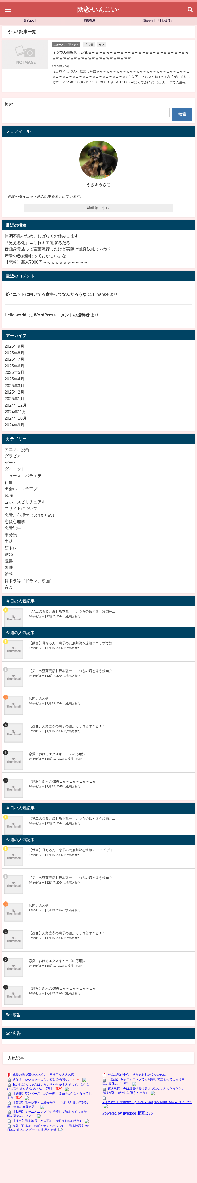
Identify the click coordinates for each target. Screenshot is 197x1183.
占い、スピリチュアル (25, 502)
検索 (9, 104)
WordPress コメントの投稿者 (62, 315)
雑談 (9, 574)
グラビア (13, 456)
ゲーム (11, 462)
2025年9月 (14, 346)
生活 (9, 541)
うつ (101, 44)
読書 (9, 561)
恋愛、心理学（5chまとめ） (30, 515)
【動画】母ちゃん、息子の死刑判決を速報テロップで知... (72, 643)
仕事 (9, 482)
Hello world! (16, 315)
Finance (101, 294)
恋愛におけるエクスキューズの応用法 (57, 754)
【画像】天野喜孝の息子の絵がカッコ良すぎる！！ (67, 726)
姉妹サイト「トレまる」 (157, 20)
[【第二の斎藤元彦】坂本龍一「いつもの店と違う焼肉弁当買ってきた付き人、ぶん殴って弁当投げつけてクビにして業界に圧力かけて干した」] (14, 618)
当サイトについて (21, 508)
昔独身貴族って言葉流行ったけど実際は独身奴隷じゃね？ (58, 249)
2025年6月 (14, 366)
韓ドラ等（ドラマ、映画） (29, 581)
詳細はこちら (98, 207)
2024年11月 (15, 412)
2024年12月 (16, 405)
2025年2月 (14, 392)
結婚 (9, 554)
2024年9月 (14, 425)
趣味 (9, 567)
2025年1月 (14, 399)
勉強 (9, 495)
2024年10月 (16, 418)
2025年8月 (14, 353)
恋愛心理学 (15, 521)
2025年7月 (14, 359)
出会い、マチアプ (21, 489)
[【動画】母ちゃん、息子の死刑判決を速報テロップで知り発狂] (14, 649)
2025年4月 (14, 379)
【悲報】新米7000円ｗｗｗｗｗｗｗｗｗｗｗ (46, 262)
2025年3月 (14, 386)
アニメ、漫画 (17, 449)
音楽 (9, 587)
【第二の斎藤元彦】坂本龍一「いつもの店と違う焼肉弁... (72, 611)
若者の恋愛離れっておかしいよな (35, 256)
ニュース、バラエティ (25, 476)
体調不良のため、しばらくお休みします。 (44, 236)
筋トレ (11, 548)
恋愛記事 (89, 20)
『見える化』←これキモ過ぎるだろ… (39, 242)
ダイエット (30, 20)
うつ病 (89, 44)
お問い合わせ (39, 698)
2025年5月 (14, 372)
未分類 (11, 535)
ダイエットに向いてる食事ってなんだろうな (46, 294)
